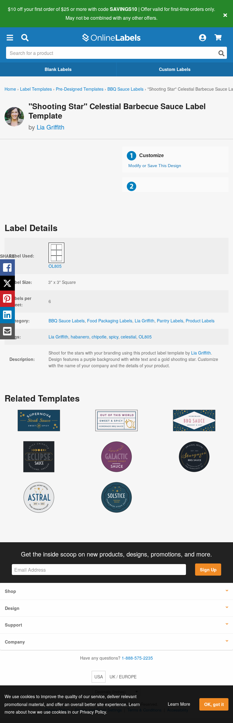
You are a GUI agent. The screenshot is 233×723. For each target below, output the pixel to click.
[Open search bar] (24, 37)
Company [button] (15, 642)
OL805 (145, 337)
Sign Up (208, 570)
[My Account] (202, 37)
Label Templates (36, 89)
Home (10, 89)
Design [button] (12, 608)
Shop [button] (10, 591)
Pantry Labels (170, 321)
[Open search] (221, 53)
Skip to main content (22, 13)
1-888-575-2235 (137, 658)
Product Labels (200, 321)
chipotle (99, 337)
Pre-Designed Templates (79, 89)
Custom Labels (175, 69)
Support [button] (13, 625)
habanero (80, 337)
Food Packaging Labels (109, 321)
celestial (128, 337)
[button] (9, 37)
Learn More (179, 704)
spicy (113, 337)
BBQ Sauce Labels (125, 89)
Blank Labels (58, 69)
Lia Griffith (50, 127)
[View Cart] (218, 38)
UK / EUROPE (123, 677)
